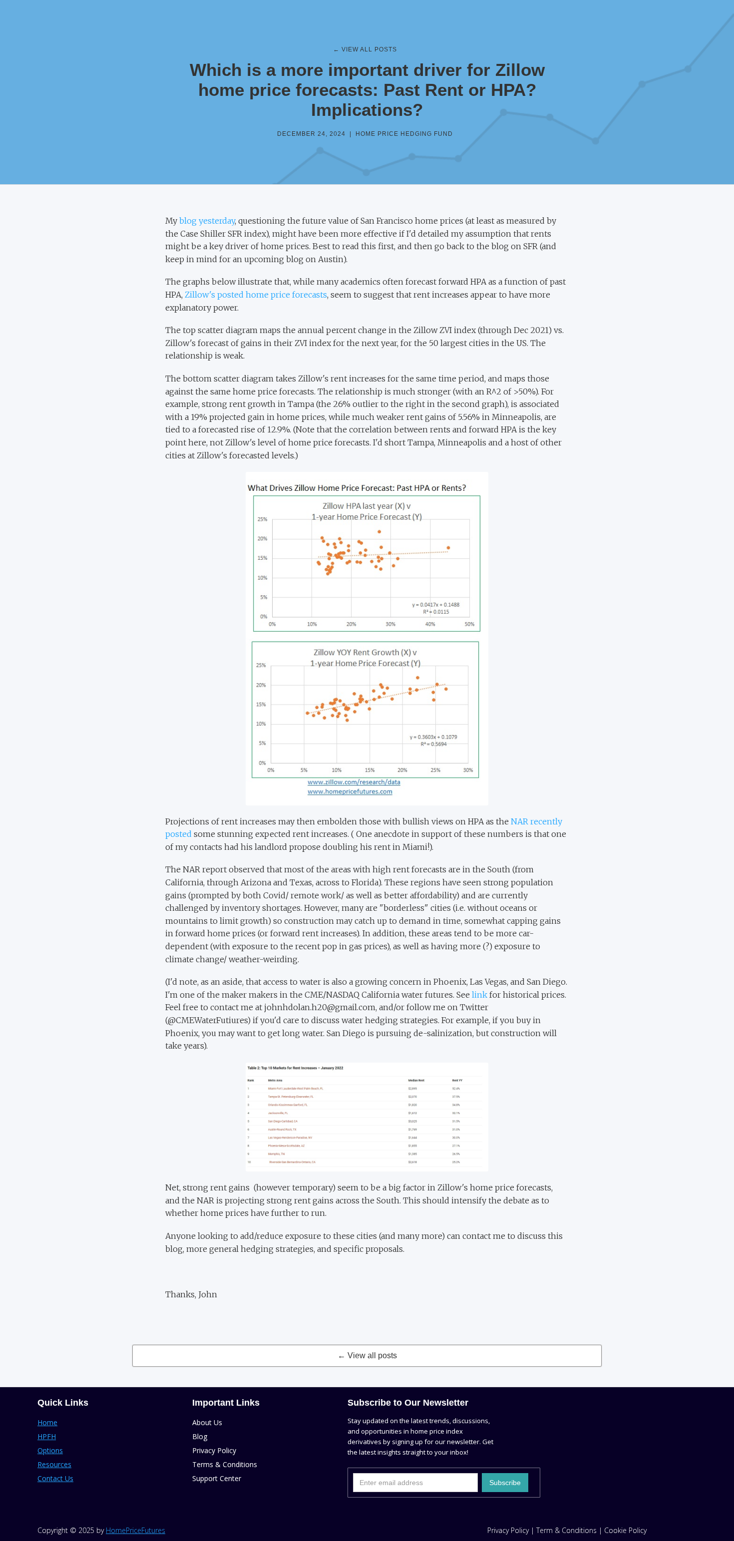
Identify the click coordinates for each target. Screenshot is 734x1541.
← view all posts (365, 49)
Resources (54, 1464)
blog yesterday (207, 221)
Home (47, 1422)
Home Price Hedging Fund (404, 133)
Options (50, 1450)
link (478, 995)
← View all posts (367, 1355)
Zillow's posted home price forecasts (256, 295)
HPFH (46, 1436)
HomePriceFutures (135, 1530)
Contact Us (55, 1478)
